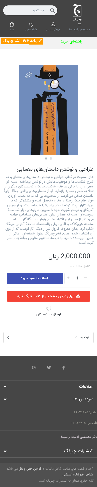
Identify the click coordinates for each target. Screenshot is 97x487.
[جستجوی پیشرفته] (52, 10)
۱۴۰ (24, 41)
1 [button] (46, 158)
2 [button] (51, 158)
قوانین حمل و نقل (57, 266)
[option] (48, 110)
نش (18, 41)
